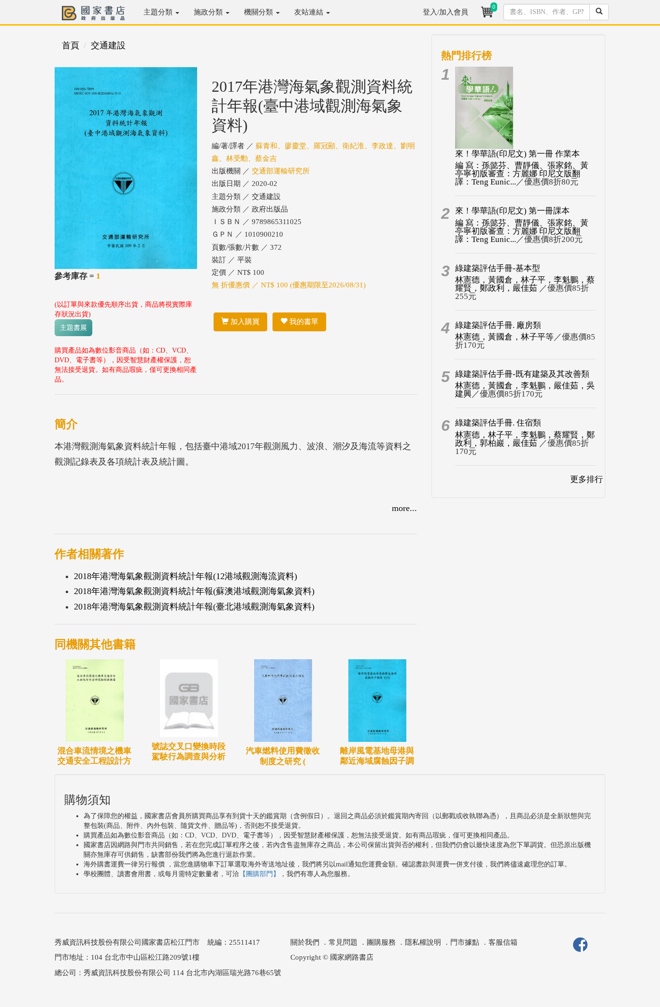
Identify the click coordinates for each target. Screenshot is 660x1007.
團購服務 (381, 942)
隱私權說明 (423, 942)
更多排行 (586, 479)
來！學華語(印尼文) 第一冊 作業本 (517, 153)
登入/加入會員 (445, 12)
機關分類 (259, 12)
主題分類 (158, 12)
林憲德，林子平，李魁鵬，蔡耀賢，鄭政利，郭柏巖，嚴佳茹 (525, 439)
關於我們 (304, 942)
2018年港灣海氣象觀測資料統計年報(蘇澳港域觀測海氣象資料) (194, 591)
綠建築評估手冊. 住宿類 (498, 422)
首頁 (70, 45)
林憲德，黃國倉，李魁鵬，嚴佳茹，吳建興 (525, 389)
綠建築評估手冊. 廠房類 (498, 325)
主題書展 (73, 327)
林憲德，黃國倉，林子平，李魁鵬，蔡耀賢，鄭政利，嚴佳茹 (525, 284)
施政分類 (209, 12)
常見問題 (343, 942)
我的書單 (302, 322)
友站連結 (309, 12)
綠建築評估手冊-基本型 (497, 268)
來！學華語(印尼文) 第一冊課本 (512, 210)
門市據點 (464, 942)
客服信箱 (502, 942)
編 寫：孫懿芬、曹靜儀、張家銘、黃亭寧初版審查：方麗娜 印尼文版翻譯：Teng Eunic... (521, 173)
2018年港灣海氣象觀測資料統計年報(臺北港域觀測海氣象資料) (194, 606)
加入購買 (244, 322)
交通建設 (108, 45)
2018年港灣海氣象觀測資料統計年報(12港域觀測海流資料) (185, 576)
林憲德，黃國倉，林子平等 (504, 336)
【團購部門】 (259, 874)
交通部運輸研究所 (281, 171)
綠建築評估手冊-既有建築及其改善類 (522, 374)
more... (404, 508)
